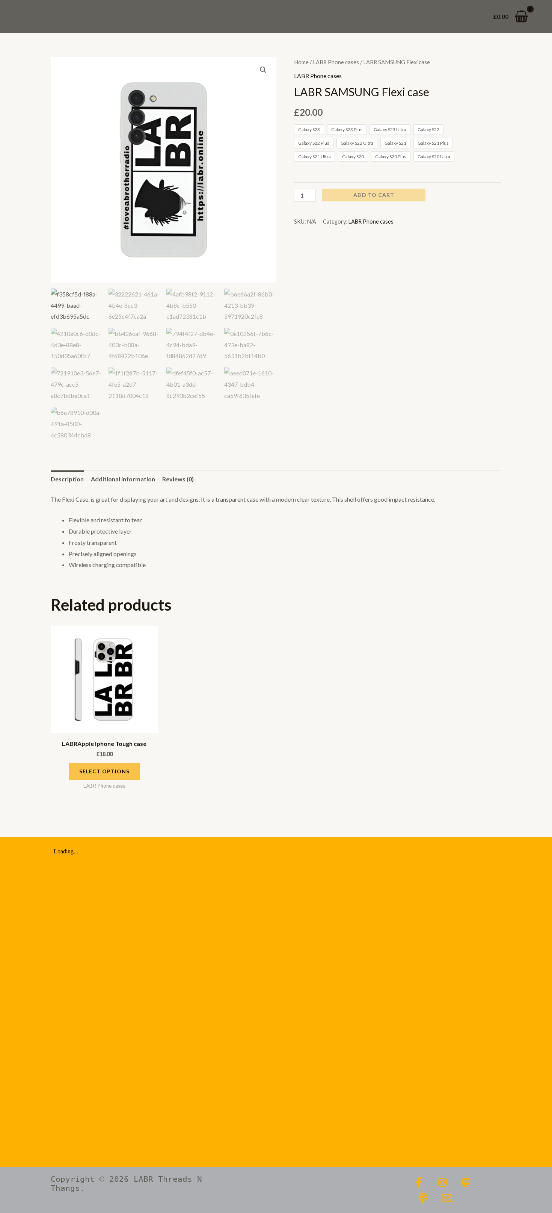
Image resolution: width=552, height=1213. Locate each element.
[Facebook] (419, 1182)
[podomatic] (423, 1197)
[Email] (446, 1197)
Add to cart (373, 195)
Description (67, 478)
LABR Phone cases (336, 62)
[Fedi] (466, 1182)
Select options (104, 771)
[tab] (67, 479)
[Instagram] (442, 1182)
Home (301, 62)
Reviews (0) (178, 478)
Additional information (123, 478)
